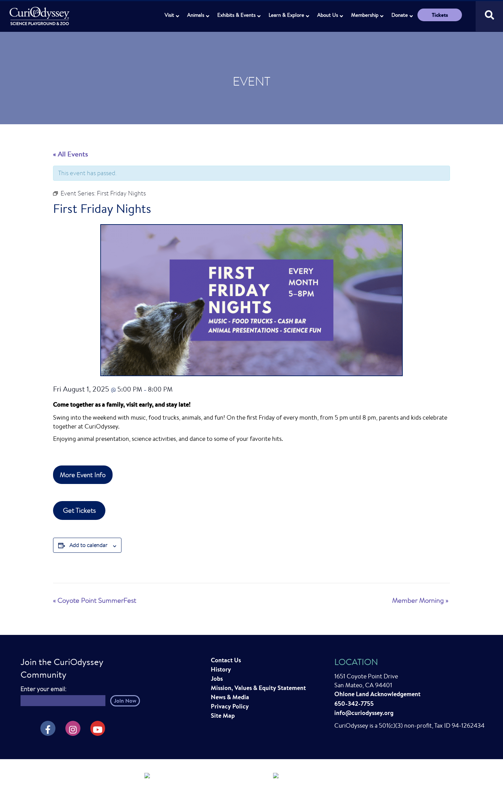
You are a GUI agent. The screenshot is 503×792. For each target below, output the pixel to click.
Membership (364, 15)
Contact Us (226, 660)
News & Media (230, 697)
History (221, 669)
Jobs (217, 678)
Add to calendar (88, 545)
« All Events (70, 153)
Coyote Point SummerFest (94, 600)
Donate (399, 15)
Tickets (440, 14)
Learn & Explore (286, 15)
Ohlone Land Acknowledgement (377, 694)
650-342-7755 (354, 703)
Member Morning (420, 600)
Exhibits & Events (236, 15)
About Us (327, 15)
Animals (195, 15)
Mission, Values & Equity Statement (258, 688)
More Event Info (83, 474)
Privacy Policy (230, 706)
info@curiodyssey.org (364, 712)
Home (40, 12)
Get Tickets (79, 510)
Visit (169, 15)
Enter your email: (43, 689)
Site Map (223, 715)
